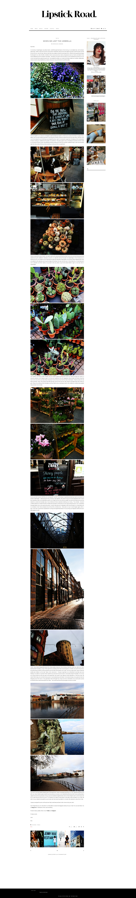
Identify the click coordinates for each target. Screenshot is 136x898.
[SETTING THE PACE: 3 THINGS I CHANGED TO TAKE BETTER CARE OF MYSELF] (96, 142)
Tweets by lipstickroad (43, 892)
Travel (57, 28)
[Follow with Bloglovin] (101, 28)
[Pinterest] (94, 28)
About (36, 28)
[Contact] (103, 28)
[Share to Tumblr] (81, 827)
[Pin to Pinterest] (74, 827)
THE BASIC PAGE (74, 896)
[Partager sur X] (78, 827)
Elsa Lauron (96, 65)
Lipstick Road (65, 896)
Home (31, 28)
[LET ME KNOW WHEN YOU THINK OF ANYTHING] (96, 164)
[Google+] (99, 28)
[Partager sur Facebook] (69, 827)
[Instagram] (91, 28)
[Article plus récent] (30, 850)
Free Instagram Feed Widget (99, 96)
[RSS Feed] (105, 28)
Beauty (41, 28)
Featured (34, 824)
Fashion (46, 28)
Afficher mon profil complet (96, 72)
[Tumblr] (96, 28)
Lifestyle (52, 28)
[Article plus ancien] (83, 850)
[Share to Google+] (83, 827)
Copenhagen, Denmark (57, 43)
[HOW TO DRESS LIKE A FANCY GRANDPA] (96, 121)
